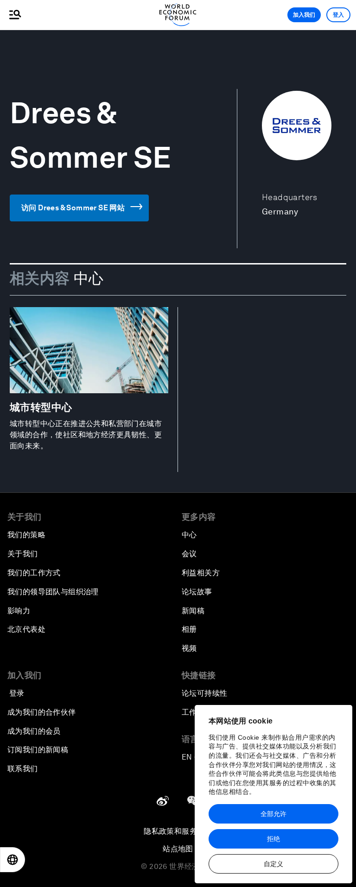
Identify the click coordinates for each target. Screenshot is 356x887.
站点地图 (178, 848)
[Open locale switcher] (12, 860)
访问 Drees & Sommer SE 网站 (73, 207)
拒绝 (273, 839)
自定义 (273, 864)
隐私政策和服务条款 (178, 831)
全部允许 (273, 814)
